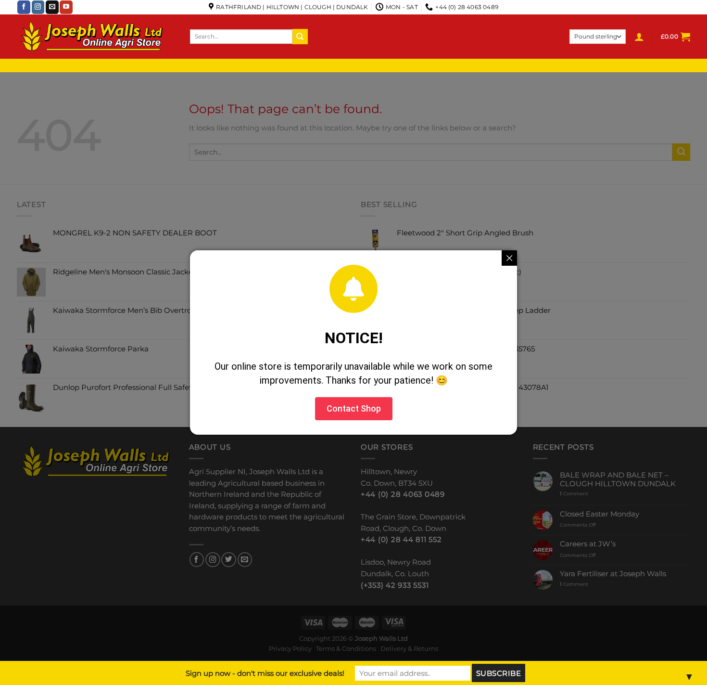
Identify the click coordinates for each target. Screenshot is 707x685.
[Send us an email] (52, 7)
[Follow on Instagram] (38, 7)
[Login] (639, 36)
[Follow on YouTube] (66, 7)
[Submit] (300, 36)
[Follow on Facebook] (23, 7)
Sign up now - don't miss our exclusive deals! (265, 673)
